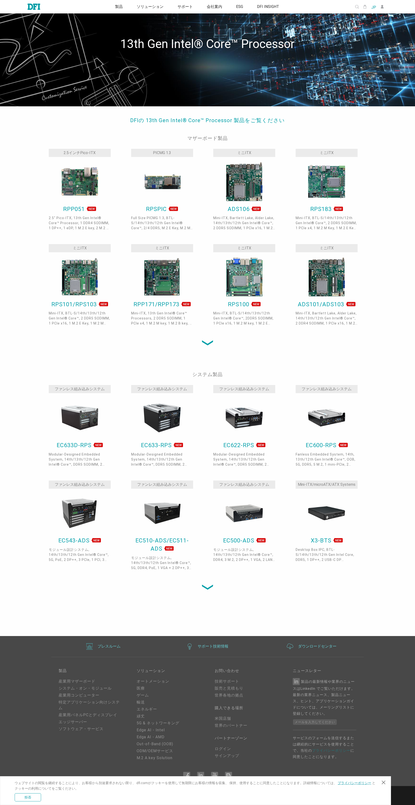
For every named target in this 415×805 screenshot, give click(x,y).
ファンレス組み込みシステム (80, 389)
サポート (184, 7)
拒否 (27, 797)
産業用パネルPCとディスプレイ (88, 715)
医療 (141, 688)
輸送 (141, 702)
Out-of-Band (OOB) (155, 744)
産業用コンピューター (79, 695)
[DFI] (34, 7)
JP (373, 7)
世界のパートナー (231, 725)
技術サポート (227, 681)
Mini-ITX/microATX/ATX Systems (326, 484)
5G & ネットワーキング (158, 723)
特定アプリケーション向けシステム (89, 705)
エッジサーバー (73, 722)
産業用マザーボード (77, 681)
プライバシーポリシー (331, 750)
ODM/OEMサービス (155, 751)
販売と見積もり (229, 688)
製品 (115, 7)
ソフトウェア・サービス (81, 729)
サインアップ (227, 755)
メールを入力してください (315, 722)
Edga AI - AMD (151, 737)
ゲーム (143, 695)
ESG (241, 7)
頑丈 (141, 716)
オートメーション (153, 681)
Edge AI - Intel (151, 730)
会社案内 (215, 7)
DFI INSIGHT (272, 7)
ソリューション (147, 7)
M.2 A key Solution (154, 758)
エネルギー (147, 709)
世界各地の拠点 (229, 695)
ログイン (223, 748)
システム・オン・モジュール (85, 688)
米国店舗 (223, 718)
